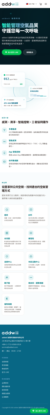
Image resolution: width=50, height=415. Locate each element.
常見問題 (5, 365)
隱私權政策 (6, 386)
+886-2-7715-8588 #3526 (11, 344)
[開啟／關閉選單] (45, 4)
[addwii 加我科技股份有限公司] (10, 4)
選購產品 (30, 52)
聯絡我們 (5, 368)
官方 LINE (5, 372)
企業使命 (5, 383)
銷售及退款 (6, 393)
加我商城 (5, 361)
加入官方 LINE (13, 52)
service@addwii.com (10, 347)
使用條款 (5, 390)
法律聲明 (5, 397)
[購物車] (40, 4)
